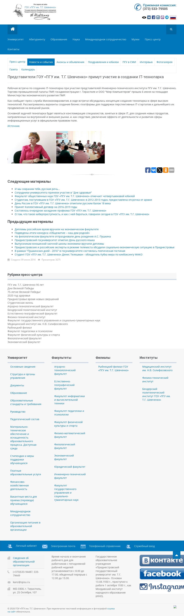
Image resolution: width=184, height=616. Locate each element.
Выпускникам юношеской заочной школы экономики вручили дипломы (59, 243)
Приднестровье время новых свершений (33, 299)
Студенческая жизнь (20, 302)
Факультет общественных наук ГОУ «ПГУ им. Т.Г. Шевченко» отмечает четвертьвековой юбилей (75, 196)
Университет (16, 39)
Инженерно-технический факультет (70, 476)
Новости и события (41, 62)
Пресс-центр (153, 39)
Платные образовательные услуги (25, 472)
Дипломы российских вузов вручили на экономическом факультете (57, 229)
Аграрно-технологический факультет (31, 306)
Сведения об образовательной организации (24, 561)
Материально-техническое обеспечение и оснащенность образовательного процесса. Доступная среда (23, 437)
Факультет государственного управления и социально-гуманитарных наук (54, 320)
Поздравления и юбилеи (103, 62)
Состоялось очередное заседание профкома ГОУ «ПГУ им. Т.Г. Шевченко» (60, 210)
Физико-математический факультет (69, 435)
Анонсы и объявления (70, 62)
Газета (14, 69)
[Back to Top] (176, 555)
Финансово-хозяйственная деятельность (19, 485)
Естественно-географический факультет (33, 313)
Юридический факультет (69, 466)
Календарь (28, 69)
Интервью (146, 62)
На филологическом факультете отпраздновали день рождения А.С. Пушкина (63, 236)
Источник (14, 126)
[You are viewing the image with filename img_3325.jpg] (80, 147)
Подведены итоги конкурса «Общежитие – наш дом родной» (52, 233)
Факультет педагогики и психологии (30, 331)
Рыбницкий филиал (20, 327)
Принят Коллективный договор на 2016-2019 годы (46, 207)
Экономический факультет (24, 342)
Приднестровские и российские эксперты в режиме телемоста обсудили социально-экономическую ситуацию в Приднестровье (94, 247)
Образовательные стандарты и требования (25, 402)
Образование (58, 39)
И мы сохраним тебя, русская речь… (37, 189)
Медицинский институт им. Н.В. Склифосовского (38, 324)
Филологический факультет (25, 338)
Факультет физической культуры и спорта (34, 334)
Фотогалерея (164, 62)
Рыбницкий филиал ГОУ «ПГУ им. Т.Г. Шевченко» (113, 368)
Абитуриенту (37, 39)
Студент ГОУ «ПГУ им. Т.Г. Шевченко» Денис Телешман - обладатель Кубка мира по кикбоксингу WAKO (78, 254)
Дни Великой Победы (21, 288)
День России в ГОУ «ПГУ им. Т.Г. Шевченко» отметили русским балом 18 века (63, 203)
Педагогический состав (24, 419)
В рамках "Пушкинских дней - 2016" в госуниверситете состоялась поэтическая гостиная (70, 251)
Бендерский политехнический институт (32, 310)
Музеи (135, 39)
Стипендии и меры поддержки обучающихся (22, 459)
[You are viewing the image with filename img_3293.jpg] (32, 147)
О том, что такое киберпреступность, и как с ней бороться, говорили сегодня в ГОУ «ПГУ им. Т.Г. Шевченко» (82, 214)
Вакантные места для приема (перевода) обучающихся (23, 500)
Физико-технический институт (26, 317)
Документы (17, 385)
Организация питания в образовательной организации (25, 526)
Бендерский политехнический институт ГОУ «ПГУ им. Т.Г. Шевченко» (156, 394)
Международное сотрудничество (105, 39)
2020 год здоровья (19, 295)
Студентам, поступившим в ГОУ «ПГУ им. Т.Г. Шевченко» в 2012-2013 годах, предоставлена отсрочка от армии (83, 199)
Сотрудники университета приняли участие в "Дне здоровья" (53, 192)
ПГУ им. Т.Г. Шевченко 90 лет (26, 284)
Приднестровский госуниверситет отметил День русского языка (55, 240)
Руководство (17, 411)
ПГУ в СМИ (129, 62)
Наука (76, 39)
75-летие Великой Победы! (24, 292)
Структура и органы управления (22, 375)
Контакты (13, 49)
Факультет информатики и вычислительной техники (69, 399)
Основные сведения (22, 366)
